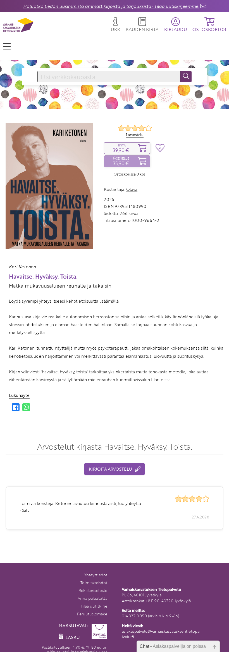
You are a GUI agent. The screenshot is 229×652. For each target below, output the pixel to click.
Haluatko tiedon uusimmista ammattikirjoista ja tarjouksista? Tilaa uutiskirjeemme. (111, 6)
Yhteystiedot (95, 575)
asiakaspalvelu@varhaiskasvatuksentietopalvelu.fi (160, 634)
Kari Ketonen (22, 267)
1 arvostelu (135, 134)
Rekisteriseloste (92, 590)
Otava (131, 189)
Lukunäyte (19, 395)
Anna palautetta (92, 598)
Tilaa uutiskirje (94, 606)
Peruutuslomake (92, 614)
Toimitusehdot (93, 582)
